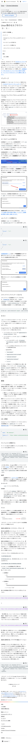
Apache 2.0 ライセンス (9, 694)
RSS (2, 732)
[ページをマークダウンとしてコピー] (7, 28)
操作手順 (20, 19)
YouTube (2, 728)
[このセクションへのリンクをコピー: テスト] (6, 508)
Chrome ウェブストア (20, 61)
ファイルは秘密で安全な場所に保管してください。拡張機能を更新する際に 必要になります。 (13, 212)
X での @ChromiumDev (6, 726)
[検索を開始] (18, 1)
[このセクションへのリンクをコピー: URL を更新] (9, 419)
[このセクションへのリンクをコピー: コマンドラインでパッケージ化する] (23, 295)
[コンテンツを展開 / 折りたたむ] (12, 32)
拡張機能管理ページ (5, 253)
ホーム (2, 19)
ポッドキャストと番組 (5, 720)
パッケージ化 (14, 477)
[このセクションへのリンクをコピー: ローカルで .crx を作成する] (18, 139)
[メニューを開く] (2, 1)
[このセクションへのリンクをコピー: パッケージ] (10, 78)
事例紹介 (3, 716)
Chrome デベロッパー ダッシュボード (12, 84)
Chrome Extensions (12, 5)
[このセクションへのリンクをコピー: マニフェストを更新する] (16, 443)
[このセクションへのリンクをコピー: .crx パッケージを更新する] (18, 218)
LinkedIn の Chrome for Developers (8, 730)
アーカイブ (3, 718)
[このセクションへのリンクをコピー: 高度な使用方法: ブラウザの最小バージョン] (2, 642)
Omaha (7, 467)
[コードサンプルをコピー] (26, 227)
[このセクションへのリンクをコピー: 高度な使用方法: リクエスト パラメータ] (25, 528)
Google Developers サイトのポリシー (10, 696)
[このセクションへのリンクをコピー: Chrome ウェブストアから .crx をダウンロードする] (7, 97)
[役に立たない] (16, 22)
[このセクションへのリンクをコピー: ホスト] (7, 316)
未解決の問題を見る (5, 708)
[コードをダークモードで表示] (24, 227)
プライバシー (8, 737)
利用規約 (3, 737)
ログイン (24, 1)
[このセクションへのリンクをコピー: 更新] (5, 381)
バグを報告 (3, 706)
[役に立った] (14, 22)
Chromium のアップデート (6, 714)
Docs (2, 5)
